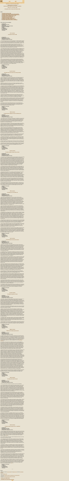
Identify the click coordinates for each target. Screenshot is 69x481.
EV (6, 435)
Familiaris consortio (7, 475)
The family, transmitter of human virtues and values (9, 15)
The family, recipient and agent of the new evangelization (9, 19)
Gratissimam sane (12, 475)
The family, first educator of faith (6, 13)
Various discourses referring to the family (10, 476)
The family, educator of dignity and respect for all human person (10, 14)
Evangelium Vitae (17, 475)
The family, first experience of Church (7, 17)
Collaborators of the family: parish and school (8, 18)
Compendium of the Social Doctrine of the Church (7, 479)
